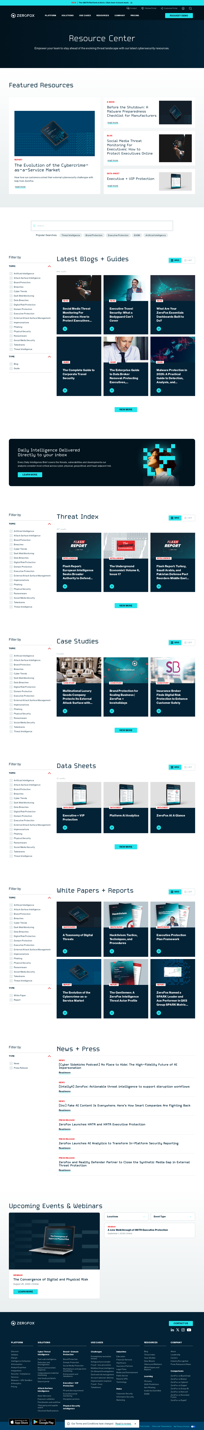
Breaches (18, 287)
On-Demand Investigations (102, 1371)
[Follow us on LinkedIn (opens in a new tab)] (172, 1329)
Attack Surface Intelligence (27, 278)
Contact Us (181, 1323)
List (190, 260)
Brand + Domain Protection (70, 1353)
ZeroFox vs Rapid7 (179, 1400)
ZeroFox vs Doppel (179, 1385)
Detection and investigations (44, 1363)
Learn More (29, 474)
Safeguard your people (100, 1362)
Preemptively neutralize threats (101, 1357)
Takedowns (19, 345)
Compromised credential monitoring (48, 1374)
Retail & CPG (122, 1379)
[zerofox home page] (23, 15)
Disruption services (71, 1399)
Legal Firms (121, 1369)
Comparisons (177, 1371)
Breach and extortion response (47, 1369)
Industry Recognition (179, 1361)
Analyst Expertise (18, 1367)
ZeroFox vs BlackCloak (181, 1376)
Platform (50, 15)
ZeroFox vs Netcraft (179, 1392)
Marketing (120, 1400)
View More (125, 409)
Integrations (16, 1371)
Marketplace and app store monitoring (74, 1370)
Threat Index (149, 1355)
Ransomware (20, 336)
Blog (16, 364)
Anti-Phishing (149, 1387)
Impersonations (21, 322)
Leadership (175, 1355)
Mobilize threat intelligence (102, 1368)
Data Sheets (149, 1361)
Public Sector (122, 1376)
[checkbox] (11, 273)
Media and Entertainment (127, 1372)
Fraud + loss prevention (101, 1365)
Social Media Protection (73, 1366)
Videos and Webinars (153, 1364)
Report (17, 1000)
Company (120, 15)
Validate (14, 1355)
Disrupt (14, 1358)
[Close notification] (135, 1423)
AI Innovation (16, 1364)
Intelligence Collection (21, 1361)
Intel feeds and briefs (47, 1378)
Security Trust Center (141, 1426)
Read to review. (123, 1423)
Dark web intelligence (47, 1359)
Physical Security (22, 331)
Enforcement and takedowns (70, 1375)
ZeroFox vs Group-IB (179, 1389)
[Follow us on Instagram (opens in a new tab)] (183, 1330)
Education (120, 1356)
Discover (15, 1351)
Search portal (43, 1381)
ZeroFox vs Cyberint (179, 1382)
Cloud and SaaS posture (48, 1411)
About (173, 1351)
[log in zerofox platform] (183, 8)
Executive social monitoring (70, 1395)
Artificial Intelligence (24, 273)
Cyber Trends (20, 291)
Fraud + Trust (96, 1384)
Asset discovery (44, 1396)
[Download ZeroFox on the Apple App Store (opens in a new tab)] (19, 1421)
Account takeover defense (102, 1378)
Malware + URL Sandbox (21, 1380)
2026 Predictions (151, 1384)
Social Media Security (24, 340)
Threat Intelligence (23, 349)
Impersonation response (101, 1381)
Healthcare (121, 1363)
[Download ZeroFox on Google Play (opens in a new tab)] (43, 1421)
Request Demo (179, 15)
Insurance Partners (124, 1366)
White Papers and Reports (151, 1368)
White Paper (20, 995)
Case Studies (150, 1358)
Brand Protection (22, 282)
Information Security (125, 1397)
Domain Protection (23, 309)
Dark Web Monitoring (24, 296)
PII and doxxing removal (73, 1391)
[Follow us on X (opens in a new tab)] (177, 1329)
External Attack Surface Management (32, 318)
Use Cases (85, 15)
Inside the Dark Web (152, 1391)
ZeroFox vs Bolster (179, 1379)
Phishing (18, 327)
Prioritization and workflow (49, 1402)
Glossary (148, 1381)
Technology (121, 1382)
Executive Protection (24, 314)
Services (14, 1377)
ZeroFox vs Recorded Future (180, 1396)
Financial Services (124, 1360)
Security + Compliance (20, 1374)
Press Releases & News (181, 1364)
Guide (17, 368)
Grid (176, 260)
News (16, 1063)
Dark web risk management (102, 1375)
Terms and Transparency (162, 1426)
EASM (146, 1394)
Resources (102, 15)
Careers (174, 1358)
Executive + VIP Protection (70, 1384)
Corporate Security (124, 1394)
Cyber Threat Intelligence (44, 1353)
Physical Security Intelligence (71, 1407)
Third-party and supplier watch (48, 1406)
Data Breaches (21, 300)
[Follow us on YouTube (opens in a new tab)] (189, 1329)
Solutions (68, 15)
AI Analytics (16, 1383)
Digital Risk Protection (25, 305)
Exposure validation (46, 1399)
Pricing (135, 15)
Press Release (21, 1068)
